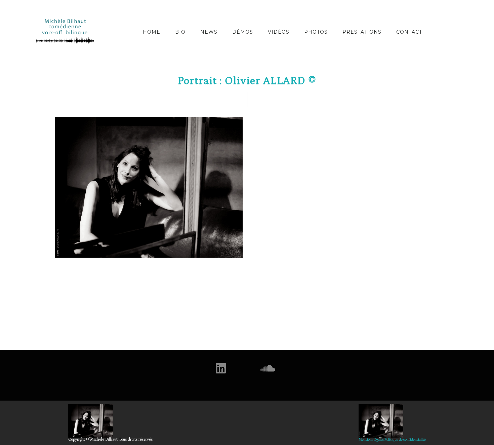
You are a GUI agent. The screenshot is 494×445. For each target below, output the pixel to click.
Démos (242, 32)
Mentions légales (371, 440)
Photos (316, 32)
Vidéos (278, 32)
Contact (409, 32)
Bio (180, 32)
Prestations (361, 32)
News (208, 32)
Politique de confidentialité (405, 440)
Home (151, 32)
